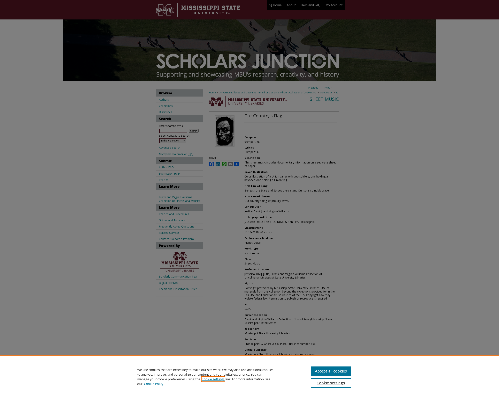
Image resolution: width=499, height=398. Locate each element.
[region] (249, 376)
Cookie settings (213, 379)
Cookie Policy (153, 384)
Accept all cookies (331, 371)
